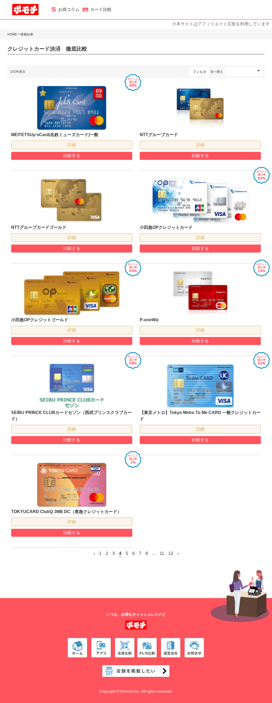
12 (170, 553)
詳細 (71, 145)
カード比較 (101, 9)
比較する (71, 155)
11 (162, 553)
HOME (12, 34)
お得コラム (68, 9)
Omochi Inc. (130, 691)
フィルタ (199, 72)
